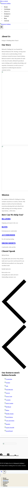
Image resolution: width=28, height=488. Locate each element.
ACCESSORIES (8, 235)
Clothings (7, 9)
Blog (5, 18)
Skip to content (4, 1)
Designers (7, 14)
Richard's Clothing (19, 463)
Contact (6, 16)
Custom (6, 21)
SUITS (4, 227)
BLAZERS (6, 219)
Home (6, 7)
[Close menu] (0, 475)
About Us (7, 11)
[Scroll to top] (1, 472)
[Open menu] (1, 27)
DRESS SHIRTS (9, 243)
